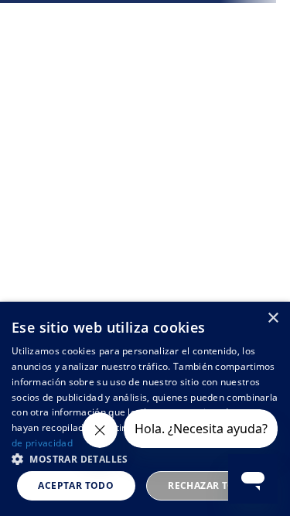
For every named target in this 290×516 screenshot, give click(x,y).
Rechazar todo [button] (209, 485)
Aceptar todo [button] (76, 485)
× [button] (272, 318)
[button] (145, 458)
